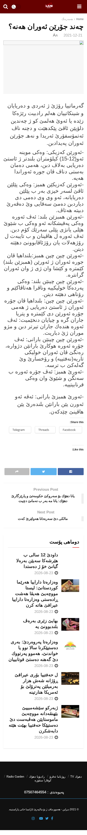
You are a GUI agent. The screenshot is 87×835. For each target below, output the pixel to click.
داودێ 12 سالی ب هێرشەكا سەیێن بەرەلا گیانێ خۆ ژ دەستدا (37, 560)
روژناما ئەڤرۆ (57, 776)
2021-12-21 (73, 35)
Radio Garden (15, 776)
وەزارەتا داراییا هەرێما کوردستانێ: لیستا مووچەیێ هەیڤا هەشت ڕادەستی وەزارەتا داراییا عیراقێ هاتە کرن (35, 594)
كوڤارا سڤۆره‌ (43, 780)
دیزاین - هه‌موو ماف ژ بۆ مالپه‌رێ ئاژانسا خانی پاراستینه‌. (38, 809)
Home (80, 19)
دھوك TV (76, 776)
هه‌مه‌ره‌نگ (67, 19)
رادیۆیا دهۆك (37, 776)
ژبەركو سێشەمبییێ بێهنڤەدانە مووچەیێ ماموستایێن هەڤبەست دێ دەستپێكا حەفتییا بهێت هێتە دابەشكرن (33, 719)
